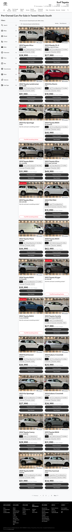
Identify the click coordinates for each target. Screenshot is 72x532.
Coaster (24, 514)
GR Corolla (34, 512)
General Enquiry (65, 509)
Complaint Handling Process (49, 527)
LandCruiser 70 (26, 509)
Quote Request (45, 518)
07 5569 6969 (66, 6)
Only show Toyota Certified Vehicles (31, 24)
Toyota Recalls (55, 512)
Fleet (47, 10)
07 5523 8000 (48, 6)
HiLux (24, 508)
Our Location (64, 508)
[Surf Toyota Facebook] (62, 512)
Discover (58, 10)
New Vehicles (9, 10)
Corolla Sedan (6, 512)
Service (27, 10)
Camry (4, 511)
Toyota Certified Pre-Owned (45, 520)
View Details (31, 62)
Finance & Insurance (40, 10)
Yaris (4, 508)
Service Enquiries (54, 510)
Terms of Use (39, 527)
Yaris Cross (15, 518)
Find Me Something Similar (31, 139)
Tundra (24, 511)
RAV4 (14, 508)
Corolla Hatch (6, 509)
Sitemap (29, 527)
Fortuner (15, 517)
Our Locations (39, 6)
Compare (40, 42)
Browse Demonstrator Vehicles (45, 512)
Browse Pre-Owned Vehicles (45, 508)
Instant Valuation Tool (45, 516)
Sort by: (57, 23)
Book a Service (55, 508)
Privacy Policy (34, 527)
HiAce (24, 512)
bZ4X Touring (16, 511)
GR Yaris (34, 509)
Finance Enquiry (31, 58)
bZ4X (14, 509)
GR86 (33, 510)
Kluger (14, 521)
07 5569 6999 (57, 6)
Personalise (52, 10)
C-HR (14, 515)
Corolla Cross (16, 519)
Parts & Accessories (33, 10)
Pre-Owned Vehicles (15, 10)
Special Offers (22, 10)
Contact (63, 10)
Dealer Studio (11, 529)
